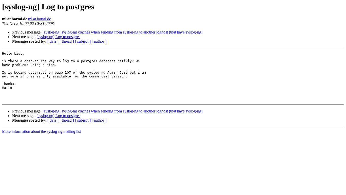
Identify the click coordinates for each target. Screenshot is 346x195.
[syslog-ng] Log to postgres (58, 37)
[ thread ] (67, 41)
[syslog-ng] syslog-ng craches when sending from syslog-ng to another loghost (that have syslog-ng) (122, 32)
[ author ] (99, 41)
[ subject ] (83, 41)
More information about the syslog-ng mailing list (41, 131)
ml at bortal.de (39, 19)
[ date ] (53, 41)
